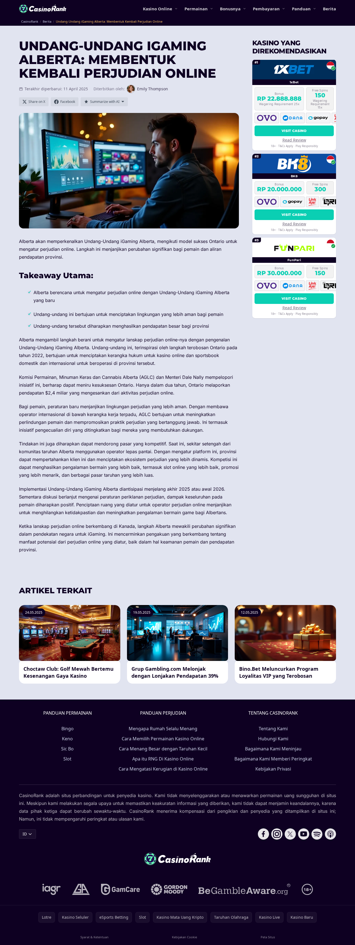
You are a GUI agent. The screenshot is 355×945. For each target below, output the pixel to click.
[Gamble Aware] (244, 889)
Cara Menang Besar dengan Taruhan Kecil (163, 749)
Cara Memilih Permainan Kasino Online (163, 739)
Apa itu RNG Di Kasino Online (163, 759)
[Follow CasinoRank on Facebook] (263, 834)
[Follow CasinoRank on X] (290, 834)
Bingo (67, 729)
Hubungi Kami (273, 739)
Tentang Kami (273, 729)
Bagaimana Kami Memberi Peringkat (273, 759)
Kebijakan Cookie (184, 937)
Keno (67, 739)
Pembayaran (266, 8)
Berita (329, 8)
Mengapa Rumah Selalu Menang (163, 729)
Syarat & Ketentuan (94, 937)
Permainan (196, 8)
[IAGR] (51, 889)
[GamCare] (120, 889)
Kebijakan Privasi (273, 769)
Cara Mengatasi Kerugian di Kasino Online (163, 769)
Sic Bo (67, 749)
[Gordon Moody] (169, 889)
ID (25, 834)
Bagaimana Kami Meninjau (273, 749)
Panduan (301, 8)
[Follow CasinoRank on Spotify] (317, 834)
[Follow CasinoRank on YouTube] (303, 834)
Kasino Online (157, 8)
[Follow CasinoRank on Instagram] (276, 834)
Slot (67, 759)
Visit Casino (294, 131)
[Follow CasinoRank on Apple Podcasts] (330, 834)
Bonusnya (230, 8)
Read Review (294, 140)
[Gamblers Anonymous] (81, 889)
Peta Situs (268, 937)
